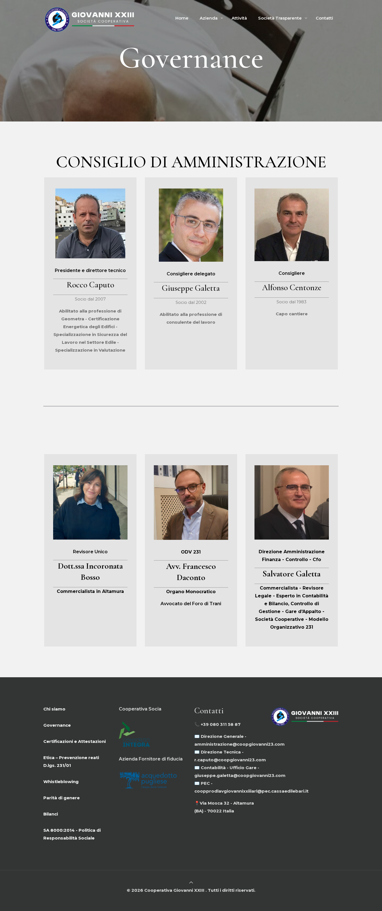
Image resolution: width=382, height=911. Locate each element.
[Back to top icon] (191, 882)
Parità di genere (61, 797)
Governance (57, 725)
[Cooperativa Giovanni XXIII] (89, 18)
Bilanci (50, 814)
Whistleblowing (61, 781)
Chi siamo (54, 709)
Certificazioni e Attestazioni (74, 741)
